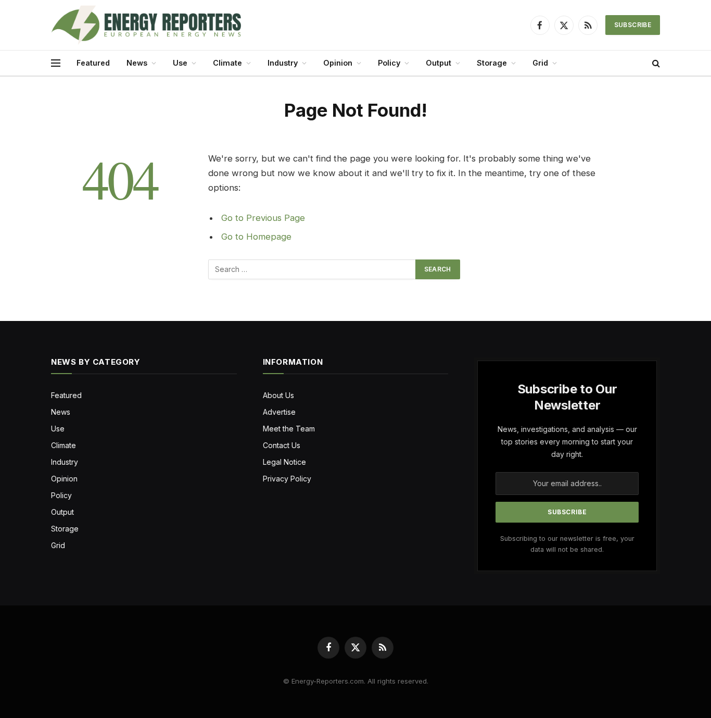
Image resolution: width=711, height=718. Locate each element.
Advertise (279, 411)
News (136, 62)
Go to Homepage (256, 236)
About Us (278, 395)
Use (180, 62)
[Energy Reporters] (146, 25)
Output (438, 62)
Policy (389, 62)
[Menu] (55, 63)
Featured (93, 62)
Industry (283, 62)
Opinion (337, 62)
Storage (492, 62)
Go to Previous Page (263, 218)
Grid (540, 62)
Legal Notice (284, 461)
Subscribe (632, 25)
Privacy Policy (287, 478)
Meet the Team (289, 428)
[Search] (655, 63)
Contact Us (281, 445)
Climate (227, 62)
